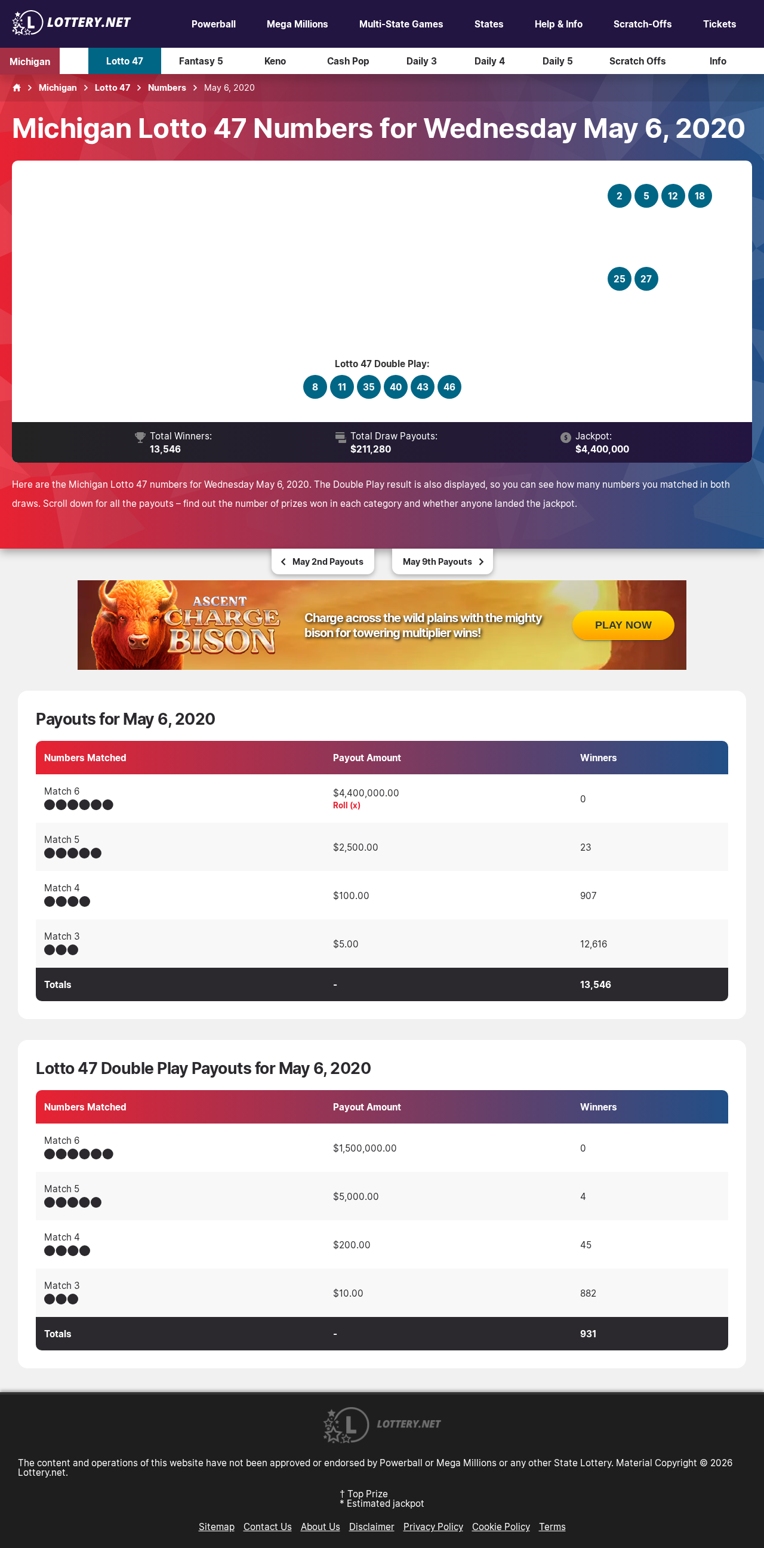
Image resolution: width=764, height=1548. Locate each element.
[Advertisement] (317, 265)
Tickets (720, 24)
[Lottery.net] (71, 32)
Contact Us (268, 1526)
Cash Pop (348, 61)
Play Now (623, 625)
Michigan (30, 61)
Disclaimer (372, 1526)
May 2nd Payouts (327, 561)
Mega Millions (297, 24)
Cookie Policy (501, 1526)
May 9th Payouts (437, 561)
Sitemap (217, 1526)
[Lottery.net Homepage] (17, 88)
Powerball (214, 24)
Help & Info (559, 24)
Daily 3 (421, 61)
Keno (275, 61)
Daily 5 (558, 61)
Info (718, 61)
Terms (552, 1526)
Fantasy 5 (201, 61)
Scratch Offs (637, 61)
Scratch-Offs (643, 24)
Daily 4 (490, 61)
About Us (320, 1526)
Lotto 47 (124, 61)
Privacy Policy (433, 1526)
